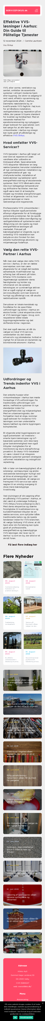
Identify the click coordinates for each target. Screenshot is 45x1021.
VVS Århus (18, 135)
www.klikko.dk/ (25, 986)
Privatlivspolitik (26, 1017)
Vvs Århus (8, 45)
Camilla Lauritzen (33, 41)
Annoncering (22, 999)
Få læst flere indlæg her (22, 544)
